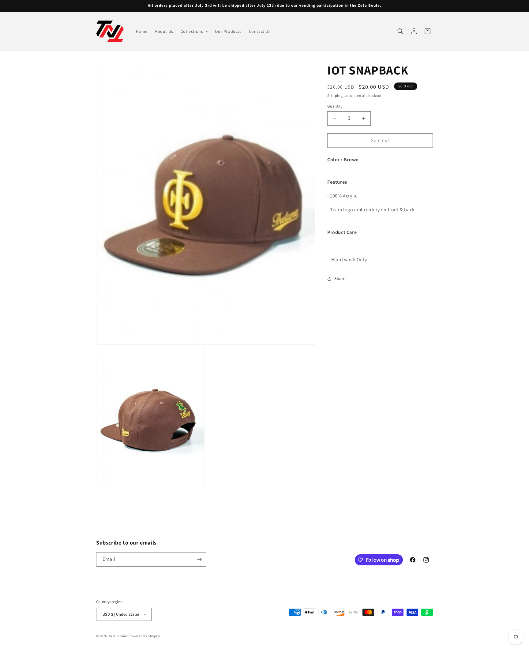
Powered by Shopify (144, 636)
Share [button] (340, 278)
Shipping (335, 95)
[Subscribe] (199, 559)
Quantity (335, 106)
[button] (194, 31)
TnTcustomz (118, 636)
